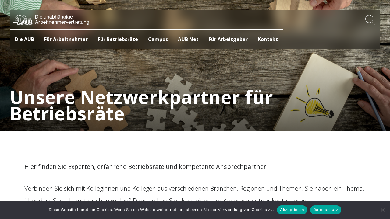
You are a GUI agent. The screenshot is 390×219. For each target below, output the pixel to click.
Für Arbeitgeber (228, 39)
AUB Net (188, 39)
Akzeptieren (292, 209)
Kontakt (268, 39)
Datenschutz (325, 209)
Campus (158, 39)
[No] (382, 210)
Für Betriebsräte (118, 39)
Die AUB (24, 39)
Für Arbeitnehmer (66, 39)
